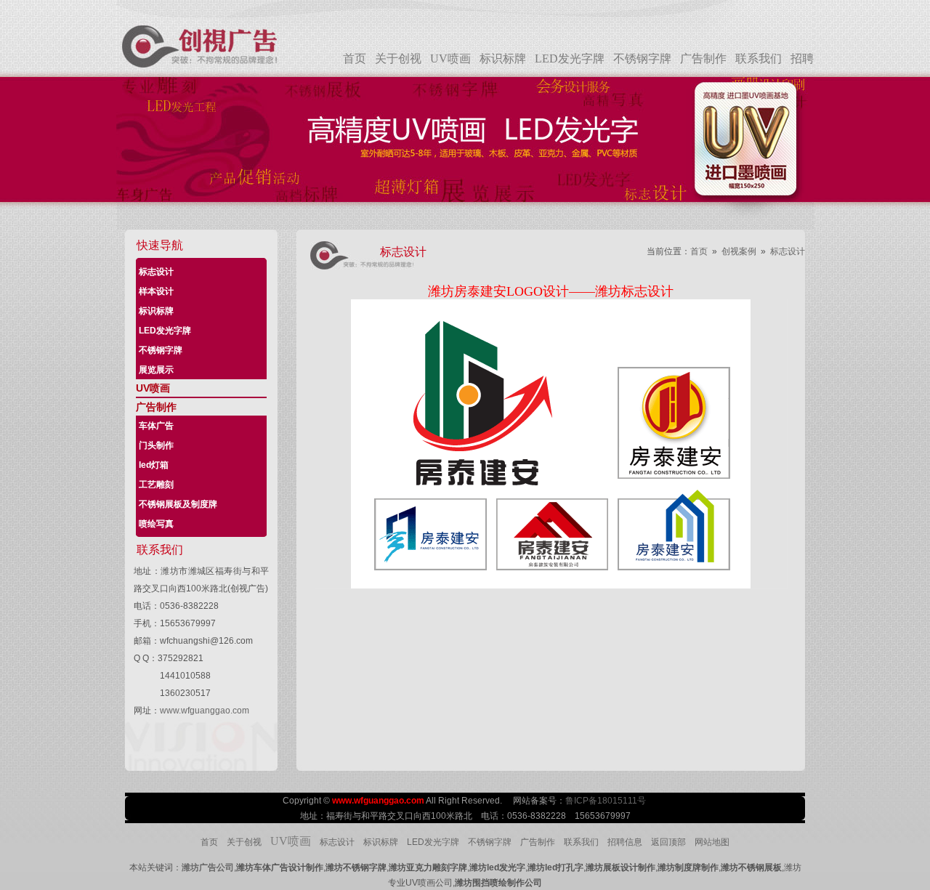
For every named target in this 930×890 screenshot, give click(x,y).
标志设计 (787, 251)
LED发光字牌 (569, 58)
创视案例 (738, 251)
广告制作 (703, 58)
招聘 (802, 58)
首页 (354, 58)
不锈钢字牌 (642, 58)
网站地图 (712, 842)
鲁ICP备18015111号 (606, 801)
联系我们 (758, 58)
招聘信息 (624, 842)
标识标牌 (503, 58)
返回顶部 (668, 842)
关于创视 (398, 58)
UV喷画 (450, 58)
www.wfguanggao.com (204, 710)
